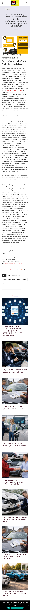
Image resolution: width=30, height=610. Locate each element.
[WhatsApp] (13, 269)
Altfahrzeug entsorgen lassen (14, 275)
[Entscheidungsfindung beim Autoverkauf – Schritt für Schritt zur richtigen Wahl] (15, 428)
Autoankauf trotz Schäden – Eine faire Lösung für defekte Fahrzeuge (14, 556)
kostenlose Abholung (21, 279)
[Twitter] (6, 269)
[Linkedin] (17, 269)
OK (8, 607)
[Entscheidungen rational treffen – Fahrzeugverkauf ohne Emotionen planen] (15, 502)
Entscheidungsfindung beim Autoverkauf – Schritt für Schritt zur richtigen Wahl (14, 445)
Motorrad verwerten (7, 283)
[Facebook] (3, 269)
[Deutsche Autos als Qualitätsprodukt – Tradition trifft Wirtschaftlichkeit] (15, 465)
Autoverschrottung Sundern (15, 90)
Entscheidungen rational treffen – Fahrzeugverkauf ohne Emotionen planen (15, 519)
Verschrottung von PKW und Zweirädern (11, 287)
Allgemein (8, 9)
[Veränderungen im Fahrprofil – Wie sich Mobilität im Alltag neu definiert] (15, 576)
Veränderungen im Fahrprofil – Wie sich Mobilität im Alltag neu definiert (14, 593)
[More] (24, 269)
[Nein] (28, 605)
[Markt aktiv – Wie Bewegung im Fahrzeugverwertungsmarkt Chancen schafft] (15, 391)
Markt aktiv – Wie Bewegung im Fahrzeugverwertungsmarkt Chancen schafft (14, 408)
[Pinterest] (10, 269)
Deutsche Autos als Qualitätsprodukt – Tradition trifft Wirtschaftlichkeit (13, 482)
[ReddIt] (20, 269)
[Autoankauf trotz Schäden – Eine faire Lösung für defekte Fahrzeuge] (15, 539)
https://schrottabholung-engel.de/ (14, 263)
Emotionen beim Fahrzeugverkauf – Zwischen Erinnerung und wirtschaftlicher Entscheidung (15, 371)
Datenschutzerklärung (17, 607)
